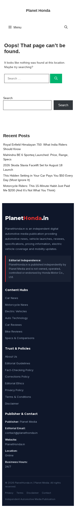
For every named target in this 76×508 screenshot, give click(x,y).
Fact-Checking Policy (19, 370)
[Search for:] (27, 78)
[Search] (56, 78)
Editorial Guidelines (17, 363)
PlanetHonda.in (15, 444)
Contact (46, 492)
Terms (19, 492)
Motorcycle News (16, 304)
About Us (11, 356)
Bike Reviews (13, 331)
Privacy (9, 492)
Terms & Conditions (18, 396)
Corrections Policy (17, 376)
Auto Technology (16, 318)
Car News (11, 298)
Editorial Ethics (14, 383)
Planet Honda (38, 10)
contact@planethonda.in (21, 432)
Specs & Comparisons (19, 338)
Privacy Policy (14, 390)
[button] (66, 27)
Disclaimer (12, 403)
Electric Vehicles (16, 311)
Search (8, 98)
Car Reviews (13, 324)
